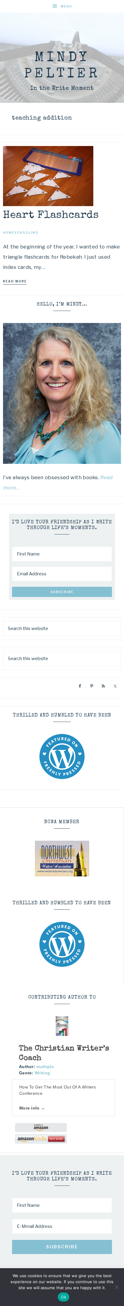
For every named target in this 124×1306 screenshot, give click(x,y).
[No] (116, 1287)
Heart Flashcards (51, 215)
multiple (45, 1066)
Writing (42, 1072)
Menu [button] (66, 6)
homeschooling (21, 232)
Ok (63, 1297)
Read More (15, 281)
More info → (32, 1108)
